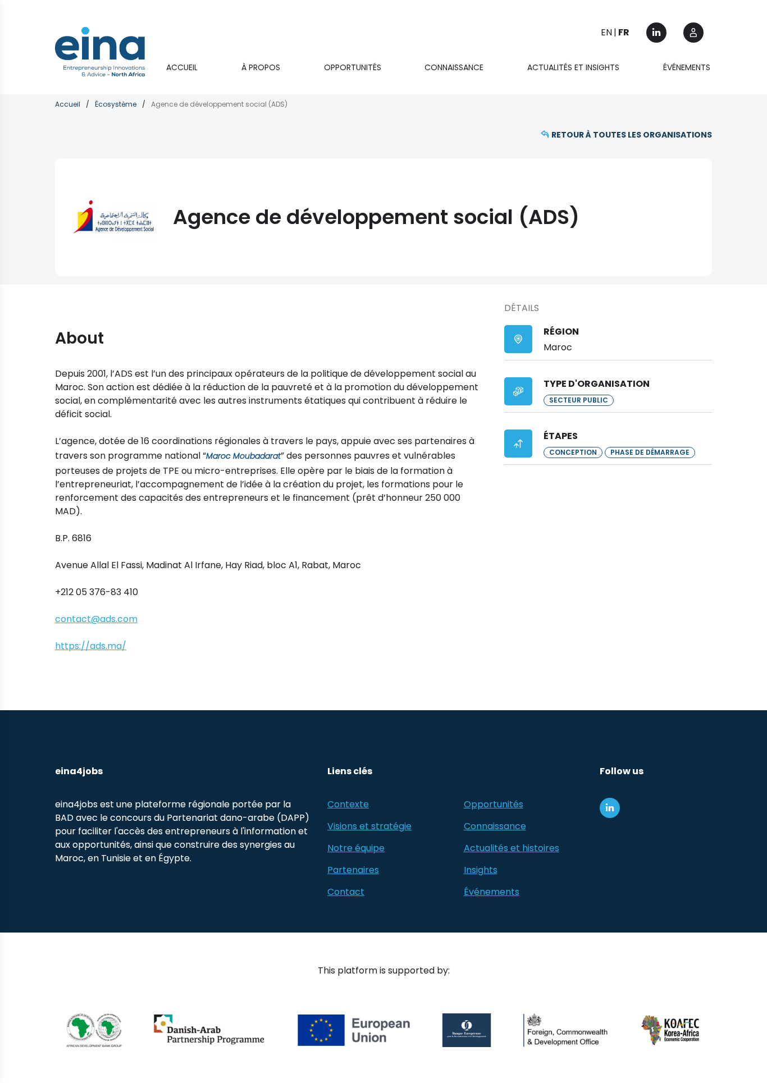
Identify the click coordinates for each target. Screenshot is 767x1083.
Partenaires (353, 869)
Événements (686, 67)
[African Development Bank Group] (94, 1030)
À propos (260, 67)
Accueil (182, 67)
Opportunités (352, 67)
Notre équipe (356, 848)
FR (623, 32)
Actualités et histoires (511, 848)
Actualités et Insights (573, 67)
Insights (480, 869)
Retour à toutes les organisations (631, 134)
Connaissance (453, 67)
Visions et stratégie (369, 826)
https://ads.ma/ (90, 645)
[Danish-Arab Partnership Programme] (209, 1030)
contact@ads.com (96, 619)
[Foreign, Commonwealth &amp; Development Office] (565, 1030)
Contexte (348, 804)
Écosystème (115, 104)
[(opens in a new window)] (656, 32)
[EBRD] (467, 1030)
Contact (345, 891)
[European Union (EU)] (354, 1030)
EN (606, 32)
